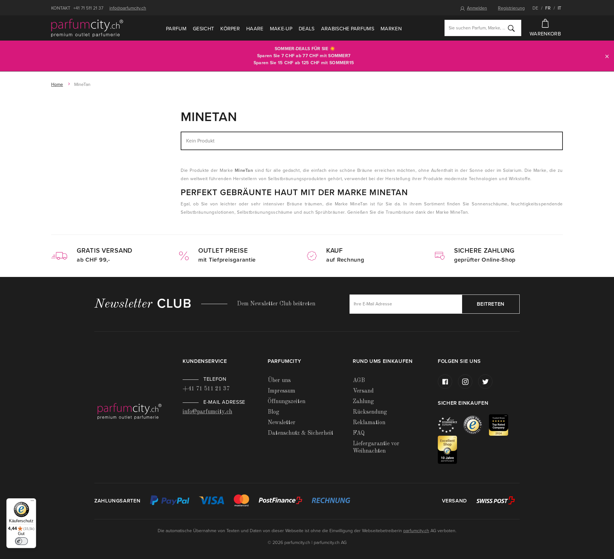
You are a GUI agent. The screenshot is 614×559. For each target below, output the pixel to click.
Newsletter (281, 422)
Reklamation (369, 422)
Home (57, 84)
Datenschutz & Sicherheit (300, 433)
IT (559, 8)
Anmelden (477, 8)
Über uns (279, 380)
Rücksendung (370, 412)
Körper (230, 29)
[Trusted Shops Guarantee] (476, 424)
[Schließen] (607, 56)
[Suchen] (511, 28)
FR (548, 8)
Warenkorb (545, 34)
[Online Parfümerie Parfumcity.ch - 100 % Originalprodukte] (87, 28)
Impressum (281, 391)
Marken (391, 29)
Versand (363, 391)
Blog (273, 412)
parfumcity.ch (416, 530)
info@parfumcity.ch (127, 8)
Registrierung (511, 8)
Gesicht (203, 29)
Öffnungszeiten (286, 401)
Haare (255, 29)
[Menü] (32, 502)
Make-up (281, 29)
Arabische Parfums (347, 29)
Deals (307, 29)
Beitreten (491, 304)
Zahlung (363, 401)
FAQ (359, 433)
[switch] (21, 541)
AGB (359, 380)
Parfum (176, 29)
